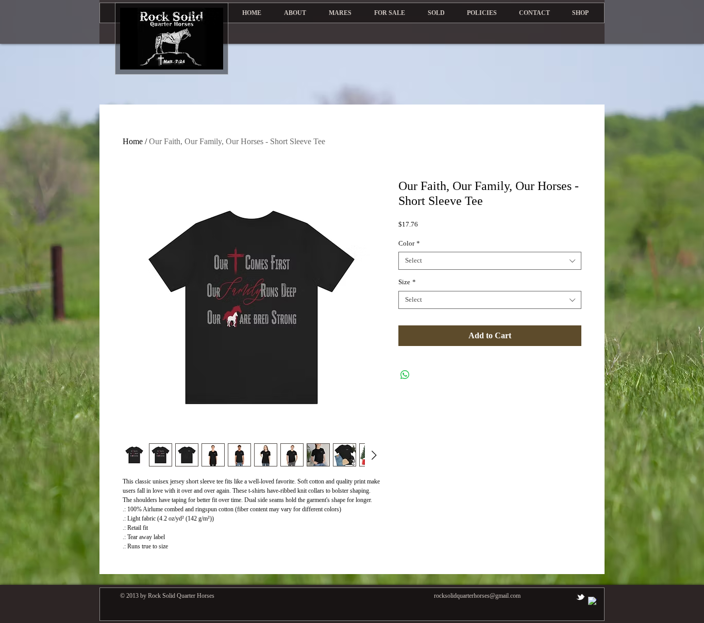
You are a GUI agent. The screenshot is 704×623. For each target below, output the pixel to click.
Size (407, 282)
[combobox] (489, 261)
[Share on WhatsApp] (405, 375)
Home (133, 141)
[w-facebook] (592, 601)
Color (409, 243)
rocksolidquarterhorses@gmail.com (477, 595)
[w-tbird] (580, 597)
